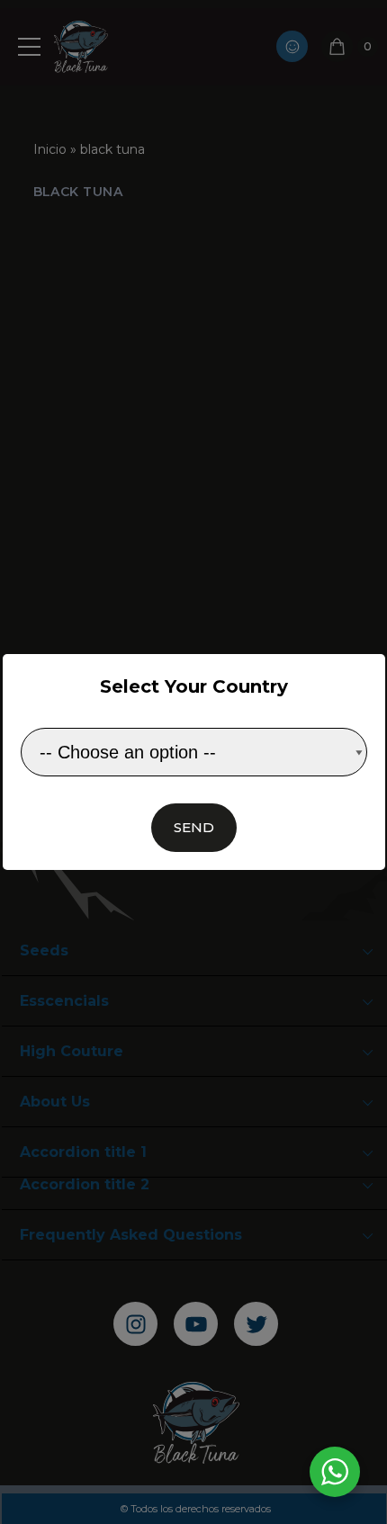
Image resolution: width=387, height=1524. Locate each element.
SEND (194, 827)
